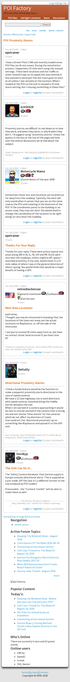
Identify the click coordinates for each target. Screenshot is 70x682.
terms (24, 672)
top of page (18, 516)
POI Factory (17, 8)
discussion (59, 17)
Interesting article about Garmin (35, 546)
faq (27, 30)
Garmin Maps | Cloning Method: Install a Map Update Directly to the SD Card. (37, 626)
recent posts (21, 524)
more (56, 575)
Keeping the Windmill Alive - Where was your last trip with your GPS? (36, 600)
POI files (12, 17)
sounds (42, 30)
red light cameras (31, 17)
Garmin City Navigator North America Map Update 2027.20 (38, 559)
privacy (34, 672)
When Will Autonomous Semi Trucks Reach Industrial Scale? (37, 566)
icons (34, 30)
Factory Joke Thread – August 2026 (36, 571)
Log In (52, 3)
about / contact (56, 30)
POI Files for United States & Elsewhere (33, 614)
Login (26, 92)
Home (6, 34)
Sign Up (62, 3)
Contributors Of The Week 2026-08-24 (38, 543)
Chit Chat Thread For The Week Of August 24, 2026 (36, 552)
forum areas (33, 516)
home (6, 516)
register (37, 92)
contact (44, 672)
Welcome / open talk (23, 34)
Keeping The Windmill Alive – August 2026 (37, 537)
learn (47, 17)
